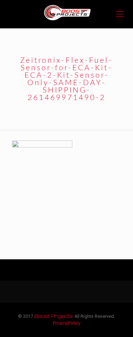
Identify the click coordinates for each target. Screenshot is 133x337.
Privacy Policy (66, 323)
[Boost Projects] (66, 14)
